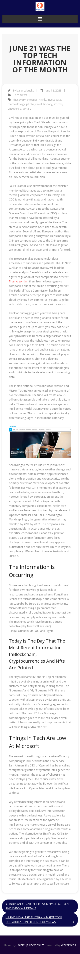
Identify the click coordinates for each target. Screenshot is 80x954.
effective (32, 100)
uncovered (14, 109)
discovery (19, 100)
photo (30, 104)
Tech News (20, 95)
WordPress (68, 945)
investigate (54, 100)
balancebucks (25, 90)
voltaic (27, 109)
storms (58, 104)
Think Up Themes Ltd (30, 945)
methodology (16, 104)
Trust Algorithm (18, 281)
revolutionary (43, 104)
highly (42, 100)
